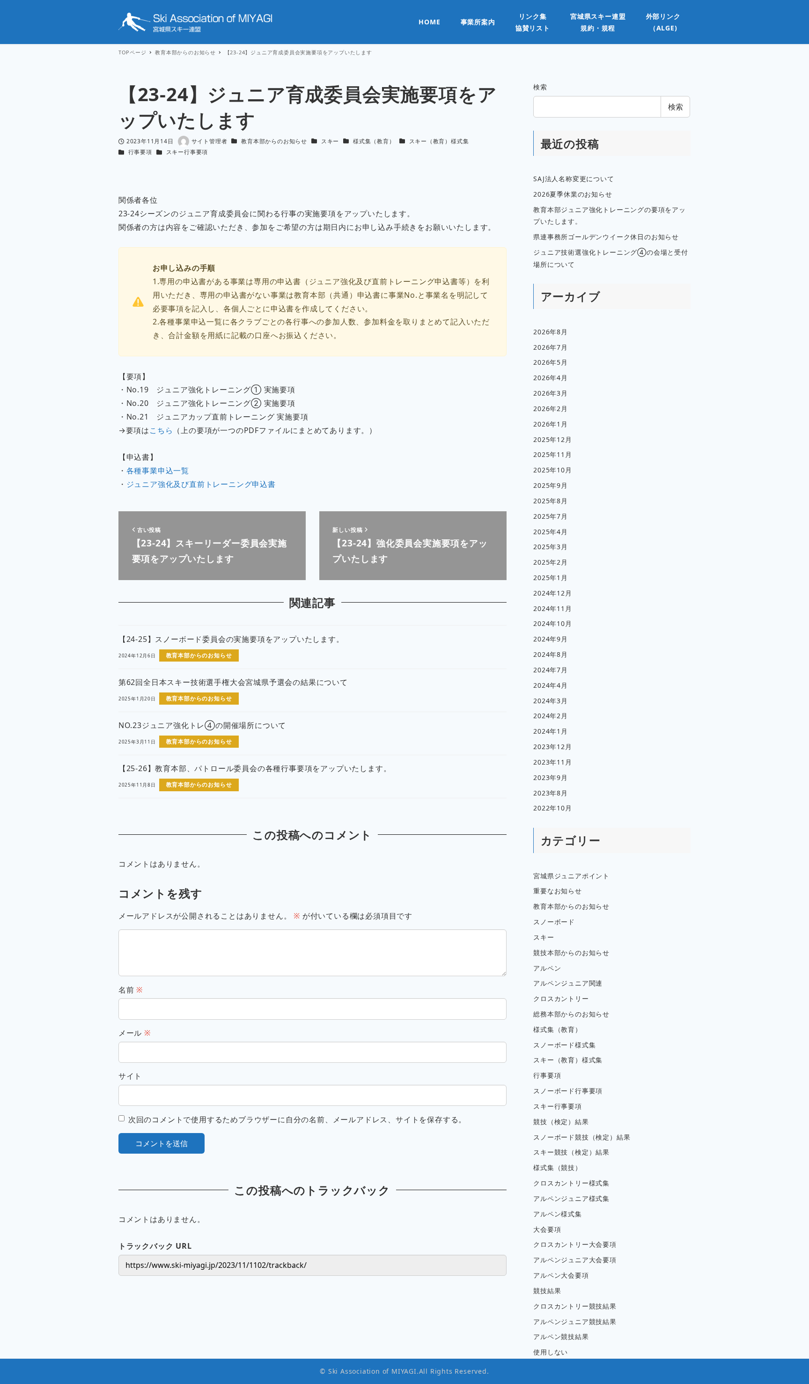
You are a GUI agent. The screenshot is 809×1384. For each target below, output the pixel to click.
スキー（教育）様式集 (439, 141)
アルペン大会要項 (560, 1275)
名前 (130, 990)
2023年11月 (552, 762)
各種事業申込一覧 (157, 470)
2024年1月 (550, 731)
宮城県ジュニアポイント (571, 875)
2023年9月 (550, 777)
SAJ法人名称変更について (573, 178)
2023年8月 (550, 792)
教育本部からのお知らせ (274, 141)
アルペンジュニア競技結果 (575, 1321)
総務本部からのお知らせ (571, 1013)
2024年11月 (552, 608)
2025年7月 (550, 516)
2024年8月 (550, 654)
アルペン (547, 968)
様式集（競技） (557, 1167)
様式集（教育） (374, 141)
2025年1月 (550, 577)
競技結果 (547, 1290)
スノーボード (554, 921)
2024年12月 (552, 593)
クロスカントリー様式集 (571, 1182)
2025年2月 (550, 562)
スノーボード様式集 (564, 1044)
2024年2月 (550, 715)
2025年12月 (552, 439)
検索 (540, 86)
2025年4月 (550, 531)
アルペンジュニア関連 (568, 983)
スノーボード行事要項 (568, 1090)
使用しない (550, 1351)
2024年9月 (550, 638)
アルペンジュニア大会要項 (575, 1259)
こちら (161, 430)
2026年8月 (550, 331)
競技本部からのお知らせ (571, 952)
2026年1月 (550, 424)
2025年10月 (552, 469)
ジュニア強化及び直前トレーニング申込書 (201, 484)
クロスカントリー (560, 998)
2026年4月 (550, 377)
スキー (330, 141)
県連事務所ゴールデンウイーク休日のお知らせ (606, 236)
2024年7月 (550, 669)
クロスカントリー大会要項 (575, 1244)
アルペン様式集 (557, 1213)
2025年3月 (550, 546)
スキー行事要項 (187, 152)
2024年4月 (550, 685)
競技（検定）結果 (560, 1121)
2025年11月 (552, 454)
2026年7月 (550, 347)
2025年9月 (550, 485)
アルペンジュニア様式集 (571, 1198)
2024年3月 (550, 700)
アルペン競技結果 (560, 1336)
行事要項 (140, 152)
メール (134, 1033)
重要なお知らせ (557, 890)
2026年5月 (550, 362)
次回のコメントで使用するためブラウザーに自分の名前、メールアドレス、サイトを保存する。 (297, 1119)
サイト (130, 1076)
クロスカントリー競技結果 (575, 1306)
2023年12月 (552, 746)
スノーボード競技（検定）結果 (581, 1137)
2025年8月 (550, 500)
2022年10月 (552, 807)
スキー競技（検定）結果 (571, 1152)
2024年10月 (552, 623)
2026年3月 (550, 393)
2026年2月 (550, 408)
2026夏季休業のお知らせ (572, 194)
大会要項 (547, 1229)
